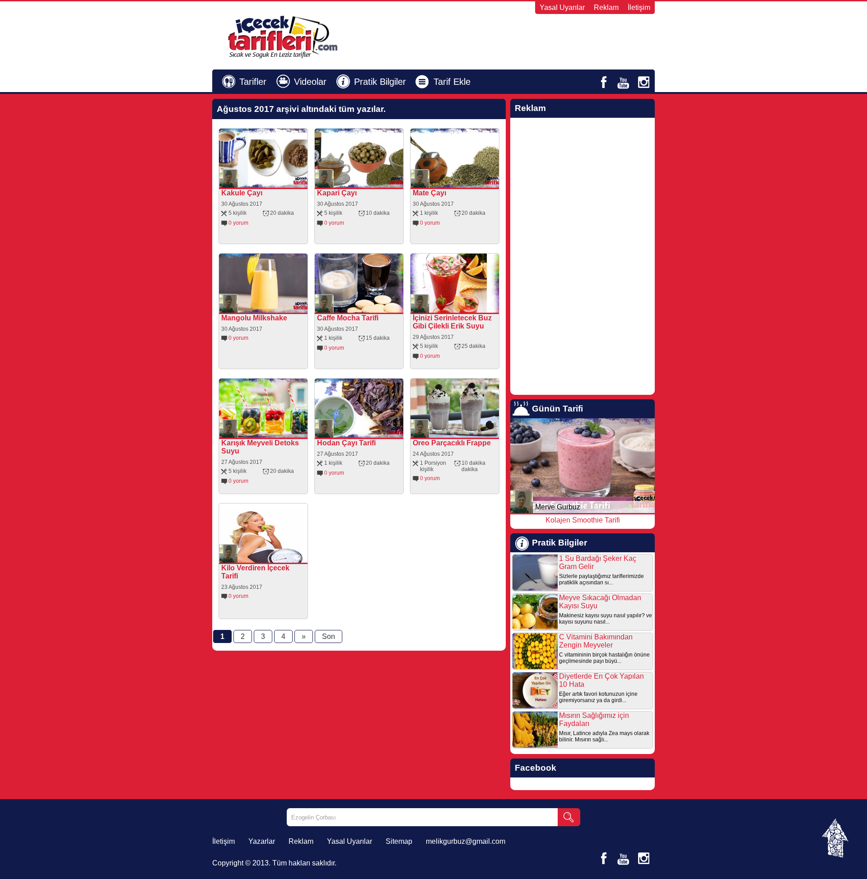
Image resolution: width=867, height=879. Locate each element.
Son (328, 636)
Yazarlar (261, 841)
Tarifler (252, 82)
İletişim (639, 7)
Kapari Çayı (337, 193)
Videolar (310, 82)
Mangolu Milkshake (254, 318)
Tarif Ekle (452, 82)
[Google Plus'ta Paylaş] (284, 180)
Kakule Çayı (241, 193)
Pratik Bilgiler (380, 82)
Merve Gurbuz (557, 507)
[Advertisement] (544, 36)
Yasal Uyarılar (562, 7)
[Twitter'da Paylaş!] (271, 180)
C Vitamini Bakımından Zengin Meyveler (596, 641)
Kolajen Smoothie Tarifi (582, 520)
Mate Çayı (429, 193)
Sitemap (399, 841)
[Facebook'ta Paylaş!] (259, 180)
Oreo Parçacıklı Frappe (452, 443)
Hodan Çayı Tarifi (346, 443)
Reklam (606, 7)
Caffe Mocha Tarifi (347, 318)
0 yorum (238, 223)
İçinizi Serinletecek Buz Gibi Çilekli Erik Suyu (452, 322)
